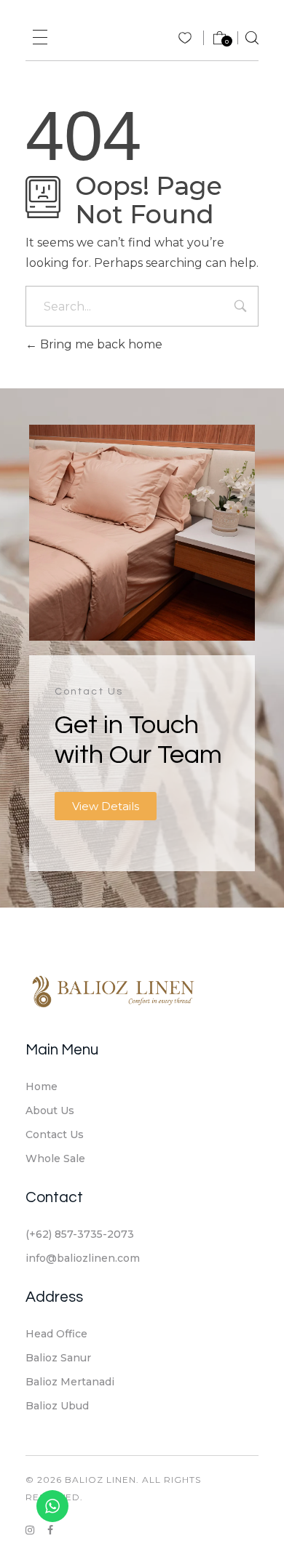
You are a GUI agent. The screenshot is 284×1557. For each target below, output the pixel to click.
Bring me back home (99, 344)
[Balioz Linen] (112, 990)
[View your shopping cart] (212, 41)
